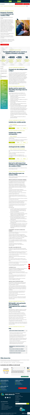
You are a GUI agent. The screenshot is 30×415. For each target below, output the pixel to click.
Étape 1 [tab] (12, 128)
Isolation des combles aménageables (4, 71)
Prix (1, 74)
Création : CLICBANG (26, 413)
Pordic (2, 362)
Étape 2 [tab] (18, 128)
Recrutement (17, 399)
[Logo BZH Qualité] (2, 4)
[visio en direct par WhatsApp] (29, 264)
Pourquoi (1, 68)
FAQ (1, 78)
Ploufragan (13, 362)
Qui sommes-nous (18, 395)
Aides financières (3, 76)
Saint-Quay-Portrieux (20, 362)
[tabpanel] (18, 125)
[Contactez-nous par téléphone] (29, 266)
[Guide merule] (22, 409)
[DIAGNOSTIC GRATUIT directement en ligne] (29, 268)
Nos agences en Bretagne (19, 396)
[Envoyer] (27, 403)
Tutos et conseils (17, 398)
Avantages (2, 66)
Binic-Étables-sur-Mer (7, 362)
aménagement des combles (17, 67)
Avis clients (17, 397)
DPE (18, 83)
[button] (25, 1)
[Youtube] (8, 397)
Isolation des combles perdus (4, 70)
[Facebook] (5, 397)
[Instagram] (10, 397)
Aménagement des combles (4, 73)
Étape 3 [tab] (24, 128)
